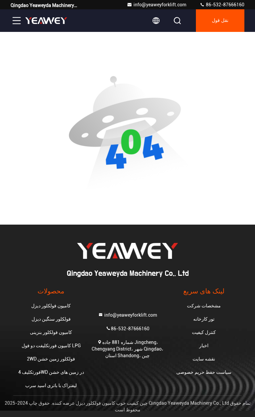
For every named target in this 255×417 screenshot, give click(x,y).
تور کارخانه (203, 319)
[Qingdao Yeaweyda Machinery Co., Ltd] (46, 21)
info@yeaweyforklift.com (159, 4)
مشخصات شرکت (204, 305)
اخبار (204, 345)
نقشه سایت (204, 359)
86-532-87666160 (224, 4)
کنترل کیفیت (204, 332)
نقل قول (220, 20)
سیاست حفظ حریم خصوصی (203, 372)
